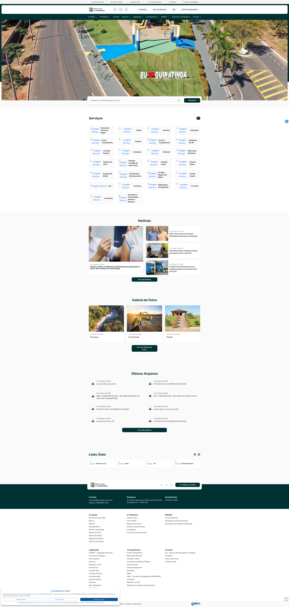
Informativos (93, 567)
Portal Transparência (190, 9)
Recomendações (95, 585)
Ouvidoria (142, 9)
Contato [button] (196, 17)
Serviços (96, 118)
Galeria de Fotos (95, 532)
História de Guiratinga (97, 518)
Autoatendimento (171, 518)
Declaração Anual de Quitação (176, 521)
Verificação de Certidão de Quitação (178, 524)
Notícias (116, 17)
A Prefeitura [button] (104, 17)
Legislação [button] (137, 17)
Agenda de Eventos (96, 538)
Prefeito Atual (132, 518)
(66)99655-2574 (102, 503)
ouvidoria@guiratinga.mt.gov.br (101, 500)
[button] (172, 2)
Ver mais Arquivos (144, 430)
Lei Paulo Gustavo (95, 573)
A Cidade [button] (91, 17)
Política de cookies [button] (189, 485)
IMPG (129, 573)
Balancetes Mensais (134, 556)
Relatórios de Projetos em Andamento (141, 585)
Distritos (92, 524)
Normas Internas (95, 579)
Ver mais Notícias (144, 279)
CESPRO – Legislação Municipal (100, 553)
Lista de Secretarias (96, 541)
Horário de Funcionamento (137, 532)
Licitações (131, 579)
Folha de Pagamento (134, 567)
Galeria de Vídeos (95, 535)
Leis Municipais (94, 576)
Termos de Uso (60, 602)
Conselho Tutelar (133, 559)
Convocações (94, 559)
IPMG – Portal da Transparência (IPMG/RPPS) (144, 576)
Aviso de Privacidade (50, 602)
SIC (174, 9)
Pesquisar (192, 100)
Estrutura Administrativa (136, 527)
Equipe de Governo (134, 524)
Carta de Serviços (159, 9)
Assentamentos (94, 527)
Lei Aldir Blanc (94, 570)
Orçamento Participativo (181, 17)
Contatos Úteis (170, 562)
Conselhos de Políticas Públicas (139, 562)
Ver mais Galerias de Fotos (144, 348)
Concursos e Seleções (97, 556)
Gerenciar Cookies (99, 599)
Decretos (92, 562)
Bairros (91, 521)
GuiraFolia (130, 570)
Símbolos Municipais (96, 530)
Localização (131, 530)
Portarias (92, 582)
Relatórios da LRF (133, 582)
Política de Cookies (40, 602)
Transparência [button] (151, 17)
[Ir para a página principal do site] (97, 9)
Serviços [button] (125, 17)
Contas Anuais (132, 565)
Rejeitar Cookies (21, 599)
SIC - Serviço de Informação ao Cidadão (180, 553)
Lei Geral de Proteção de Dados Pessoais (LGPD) (91, 602)
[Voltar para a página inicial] (102, 485)
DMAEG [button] (164, 17)
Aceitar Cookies (59, 599)
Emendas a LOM (95, 565)
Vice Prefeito (132, 521)
